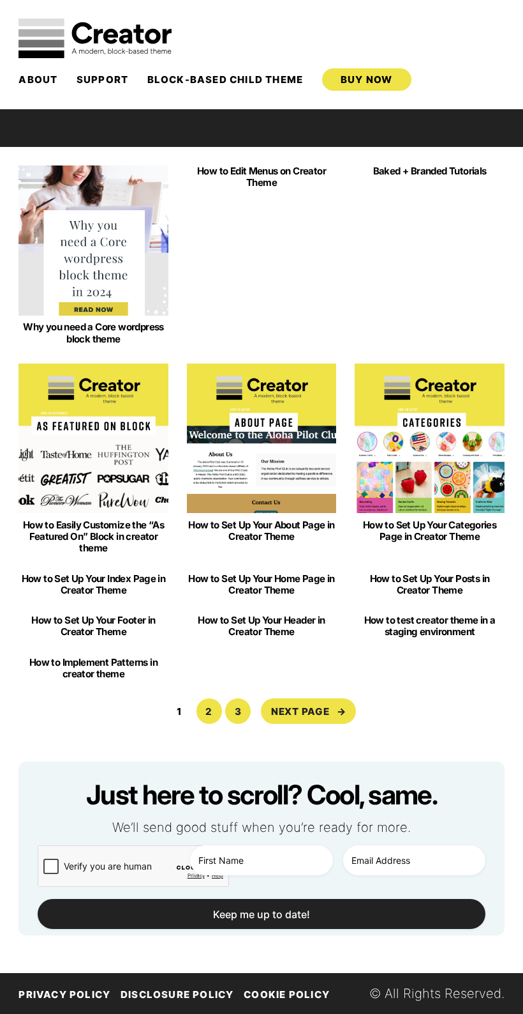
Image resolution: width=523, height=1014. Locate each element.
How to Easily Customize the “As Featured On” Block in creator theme (93, 536)
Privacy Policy (64, 994)
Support (102, 79)
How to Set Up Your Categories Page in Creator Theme (430, 530)
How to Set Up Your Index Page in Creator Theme (94, 584)
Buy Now (366, 79)
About (37, 79)
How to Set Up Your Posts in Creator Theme (430, 584)
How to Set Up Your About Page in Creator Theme (261, 530)
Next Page (308, 711)
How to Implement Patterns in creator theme (93, 668)
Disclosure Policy (177, 994)
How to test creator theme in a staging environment (430, 626)
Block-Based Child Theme (225, 79)
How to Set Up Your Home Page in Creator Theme (261, 584)
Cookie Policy (287, 994)
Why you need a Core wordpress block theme (93, 332)
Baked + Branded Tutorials (430, 171)
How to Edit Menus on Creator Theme (261, 176)
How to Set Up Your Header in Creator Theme (261, 626)
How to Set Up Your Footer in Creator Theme (93, 626)
